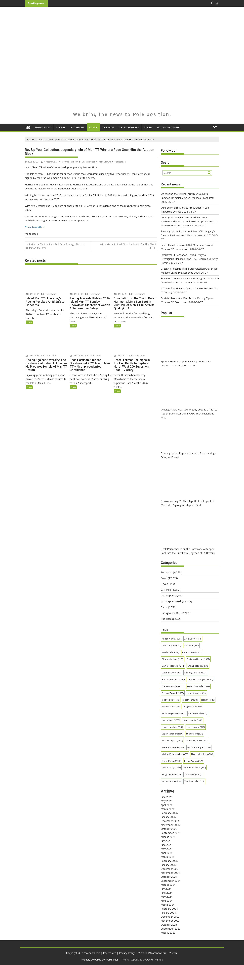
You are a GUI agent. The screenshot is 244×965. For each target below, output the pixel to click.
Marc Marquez (172, 740)
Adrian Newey (171, 638)
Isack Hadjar (170, 699)
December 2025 (170, 820)
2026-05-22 (33, 355)
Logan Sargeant (172, 733)
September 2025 (170, 832)
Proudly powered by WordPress (100, 959)
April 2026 (166, 804)
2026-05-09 (121, 355)
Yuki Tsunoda (194, 781)
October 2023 (169, 924)
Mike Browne (105, 161)
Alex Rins (191, 645)
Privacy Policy (127, 953)
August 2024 (168, 884)
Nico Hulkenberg (202, 754)
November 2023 (170, 920)
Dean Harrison (88, 161)
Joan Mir (207, 699)
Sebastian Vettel (195, 767)
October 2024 (169, 876)
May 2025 (166, 848)
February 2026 (169, 812)
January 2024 (168, 912)
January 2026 (168, 816)
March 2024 (167, 904)
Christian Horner (198, 659)
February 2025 (169, 860)
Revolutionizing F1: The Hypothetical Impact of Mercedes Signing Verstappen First (187, 503)
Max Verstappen (198, 747)
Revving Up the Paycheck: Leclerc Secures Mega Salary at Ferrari (188, 455)
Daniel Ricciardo (173, 665)
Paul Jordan (120, 161)
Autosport (77, 127)
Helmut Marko (196, 693)
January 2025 (168, 864)
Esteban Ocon (171, 672)
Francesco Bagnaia (201, 679)
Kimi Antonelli (197, 713)
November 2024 (170, 872)
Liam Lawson (196, 726)
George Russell (173, 693)
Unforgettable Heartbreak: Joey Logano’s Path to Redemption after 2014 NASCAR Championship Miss (189, 413)
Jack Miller (190, 699)
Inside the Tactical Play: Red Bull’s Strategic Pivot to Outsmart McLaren (55, 246)
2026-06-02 (77, 294)
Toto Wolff (192, 774)
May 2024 (166, 896)
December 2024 (170, 868)
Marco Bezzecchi (197, 740)
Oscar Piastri (171, 760)
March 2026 (167, 808)
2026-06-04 (33, 294)
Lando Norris (192, 720)
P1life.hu (173, 953)
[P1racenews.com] (28, 127)
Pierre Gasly (171, 767)
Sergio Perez (171, 774)
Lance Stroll (171, 720)
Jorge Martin (193, 706)
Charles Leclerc (172, 659)
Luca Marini (194, 733)
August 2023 (168, 932)
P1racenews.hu (157, 953)
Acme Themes (154, 959)
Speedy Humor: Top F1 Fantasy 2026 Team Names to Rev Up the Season (186, 363)
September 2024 (170, 880)
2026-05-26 (121, 294)
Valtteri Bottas (171, 781)
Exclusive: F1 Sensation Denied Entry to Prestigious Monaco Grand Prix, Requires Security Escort (189, 258)
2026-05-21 (77, 355)
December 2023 (170, 916)
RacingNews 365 (129, 127)
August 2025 (168, 836)
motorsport (43, 127)
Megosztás (31, 233)
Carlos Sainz (191, 652)
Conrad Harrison (70, 161)
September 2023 (170, 928)
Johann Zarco (171, 706)
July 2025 (166, 840)
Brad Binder (170, 652)
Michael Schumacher (175, 754)
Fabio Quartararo (195, 672)
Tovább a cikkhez (34, 227)
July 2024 (166, 888)
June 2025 (166, 844)
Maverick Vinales (173, 747)
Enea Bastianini (198, 665)
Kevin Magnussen (173, 713)
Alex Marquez (171, 645)
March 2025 (167, 856)
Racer (148, 127)
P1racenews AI (50, 161)
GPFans (60, 127)
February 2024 (169, 908)
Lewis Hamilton (172, 726)
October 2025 (169, 828)
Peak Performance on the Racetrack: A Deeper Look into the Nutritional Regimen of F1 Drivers (188, 551)
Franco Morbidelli (198, 686)
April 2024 (166, 900)
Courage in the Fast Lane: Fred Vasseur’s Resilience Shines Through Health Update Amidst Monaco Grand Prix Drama (189, 221)
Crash (93, 127)
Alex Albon (192, 638)
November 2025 (170, 824)
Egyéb (164, 583)
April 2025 (166, 852)
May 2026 (166, 801)
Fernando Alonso (173, 679)
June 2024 (166, 892)
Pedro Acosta (193, 760)
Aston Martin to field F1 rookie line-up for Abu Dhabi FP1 (128, 246)
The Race (108, 127)
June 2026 (166, 797)
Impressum (109, 953)
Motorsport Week (168, 127)
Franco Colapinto (173, 686)
